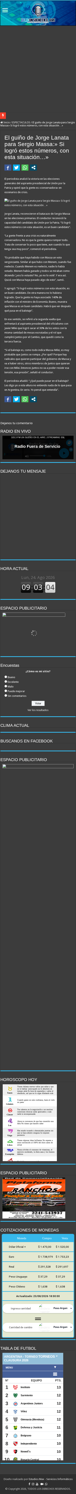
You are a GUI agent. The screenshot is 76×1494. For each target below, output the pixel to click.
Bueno (11, 677)
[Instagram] (33, 1484)
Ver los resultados (38, 710)
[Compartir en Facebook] (7, 168)
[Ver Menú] (5, 10)
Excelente (13, 681)
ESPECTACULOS (21, 122)
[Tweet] (16, 168)
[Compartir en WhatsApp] (24, 168)
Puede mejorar (16, 691)
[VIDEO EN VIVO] (42, 1484)
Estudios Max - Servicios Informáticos (51, 1479)
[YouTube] (37, 1484)
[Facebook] (29, 1484)
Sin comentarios (17, 695)
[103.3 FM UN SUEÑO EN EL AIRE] (38, 13)
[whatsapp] (46, 1484)
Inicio (6, 122)
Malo (11, 686)
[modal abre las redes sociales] (33, 168)
